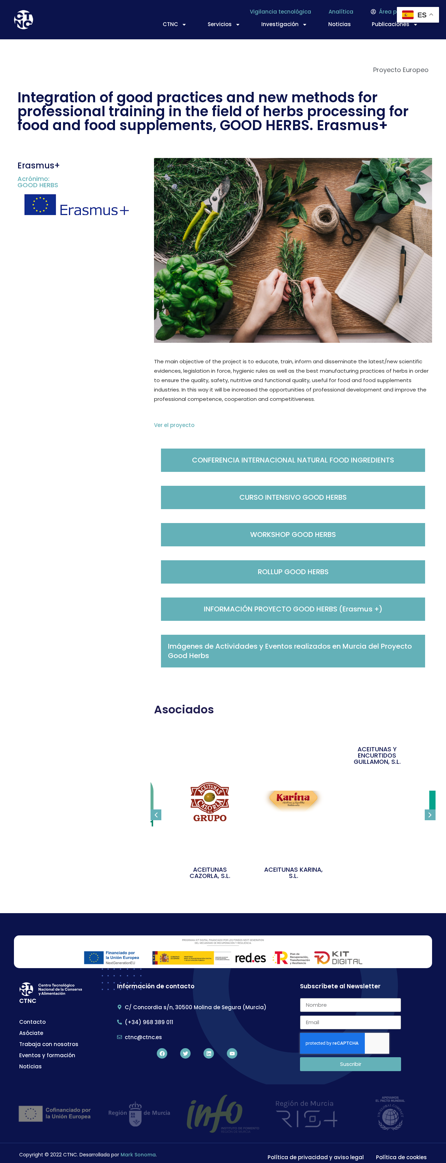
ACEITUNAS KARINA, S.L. (293, 872)
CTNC (170, 24)
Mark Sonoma (138, 1154)
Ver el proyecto (174, 425)
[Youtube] (232, 1053)
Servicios (220, 24)
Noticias (339, 24)
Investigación (280, 24)
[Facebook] (162, 1053)
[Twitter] (185, 1053)
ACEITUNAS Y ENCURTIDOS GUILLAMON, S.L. (377, 755)
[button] (156, 814)
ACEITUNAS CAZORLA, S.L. (210, 872)
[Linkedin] (208, 1053)
